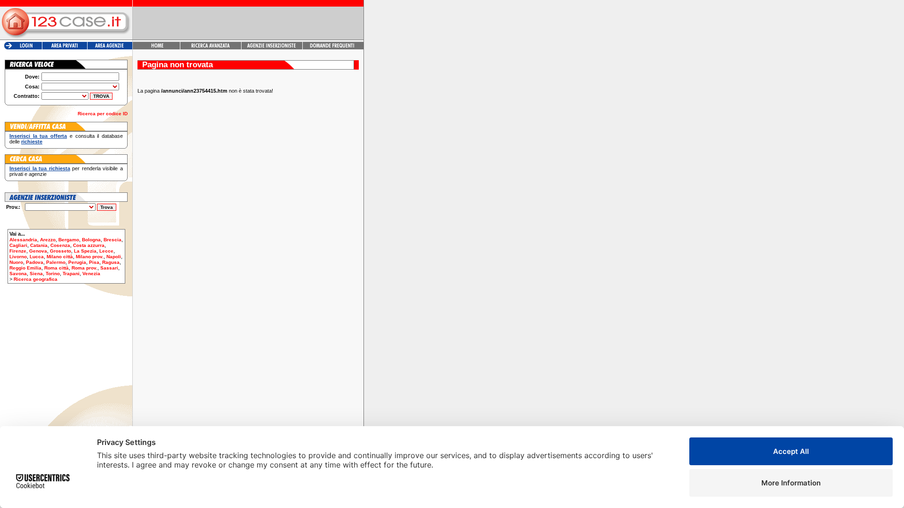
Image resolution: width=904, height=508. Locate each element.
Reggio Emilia (25, 267)
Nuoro (16, 262)
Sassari (109, 267)
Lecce (106, 251)
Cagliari (18, 245)
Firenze (17, 251)
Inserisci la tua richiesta (39, 168)
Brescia (112, 239)
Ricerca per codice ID (103, 113)
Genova (38, 251)
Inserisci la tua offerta (38, 136)
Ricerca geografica (35, 279)
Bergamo (68, 239)
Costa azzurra (89, 245)
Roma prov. (84, 267)
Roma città (56, 267)
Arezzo (48, 239)
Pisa (94, 262)
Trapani (71, 273)
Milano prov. (90, 256)
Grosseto (60, 251)
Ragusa (111, 262)
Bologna (91, 239)
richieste (31, 141)
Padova (34, 262)
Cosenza (60, 245)
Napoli (113, 256)
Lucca (37, 256)
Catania (39, 245)
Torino (53, 273)
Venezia (91, 273)
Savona (18, 273)
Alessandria (23, 239)
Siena (36, 273)
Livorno (18, 256)
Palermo (55, 262)
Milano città (60, 256)
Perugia (77, 262)
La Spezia (85, 251)
